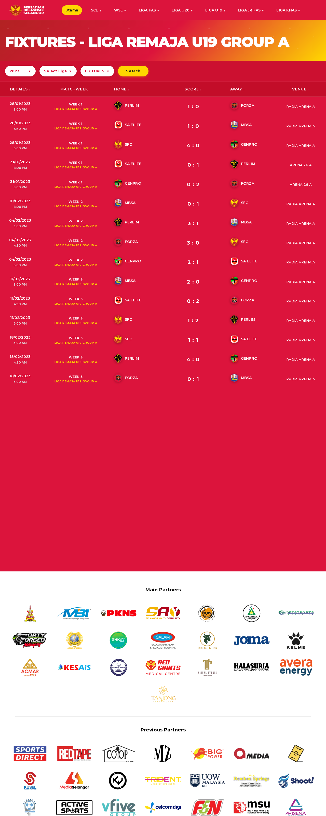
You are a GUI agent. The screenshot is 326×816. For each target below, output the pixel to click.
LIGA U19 (213, 10)
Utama (71, 10)
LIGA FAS (147, 10)
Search (133, 71)
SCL (94, 10)
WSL (118, 10)
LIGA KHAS (286, 10)
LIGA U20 (180, 10)
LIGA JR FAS (249, 10)
